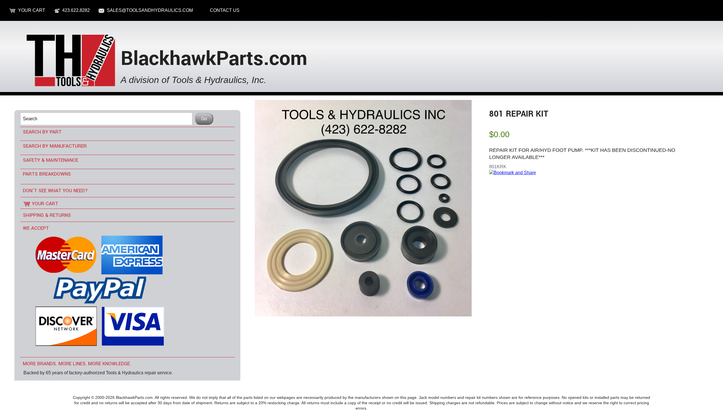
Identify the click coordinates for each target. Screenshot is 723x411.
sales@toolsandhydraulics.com (150, 10)
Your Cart (31, 10)
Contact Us (224, 10)
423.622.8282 (76, 10)
